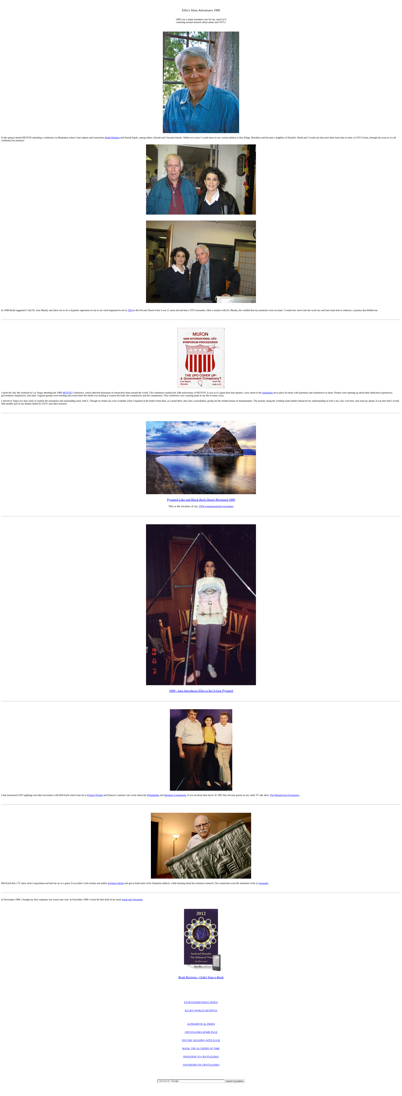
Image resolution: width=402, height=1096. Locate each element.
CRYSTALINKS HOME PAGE (201, 1032)
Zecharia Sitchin (116, 883)
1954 (130, 310)
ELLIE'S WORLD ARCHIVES (201, 1010)
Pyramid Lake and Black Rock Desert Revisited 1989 (201, 499)
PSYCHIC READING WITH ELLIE (201, 1040)
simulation (267, 392)
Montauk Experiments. (175, 795)
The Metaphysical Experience (284, 795)
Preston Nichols (95, 795)
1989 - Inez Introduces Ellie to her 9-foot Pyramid (201, 690)
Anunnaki (263, 883)
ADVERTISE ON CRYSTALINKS (201, 1065)
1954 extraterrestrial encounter (216, 506)
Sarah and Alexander (132, 899)
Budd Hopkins (112, 137)
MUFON (67, 392)
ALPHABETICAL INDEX (201, 1024)
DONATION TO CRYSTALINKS (201, 1056)
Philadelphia (153, 795)
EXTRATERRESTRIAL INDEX (201, 1002)
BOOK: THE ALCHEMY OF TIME (201, 1048)
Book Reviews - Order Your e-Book (201, 977)
